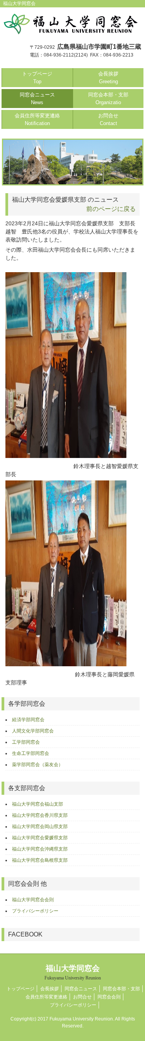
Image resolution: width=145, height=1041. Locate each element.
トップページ (37, 77)
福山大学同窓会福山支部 (37, 804)
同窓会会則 (109, 997)
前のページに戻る (111, 209)
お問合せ (108, 119)
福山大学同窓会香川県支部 (40, 815)
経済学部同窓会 (28, 719)
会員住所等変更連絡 (37, 119)
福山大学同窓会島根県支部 (40, 860)
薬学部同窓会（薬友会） (37, 764)
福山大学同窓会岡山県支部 (40, 826)
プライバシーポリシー (35, 911)
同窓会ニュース (37, 98)
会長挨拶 (108, 77)
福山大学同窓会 (72, 972)
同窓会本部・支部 (108, 98)
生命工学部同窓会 (30, 753)
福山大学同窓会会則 (33, 899)
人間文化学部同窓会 (33, 731)
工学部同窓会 (26, 742)
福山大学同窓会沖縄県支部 (40, 849)
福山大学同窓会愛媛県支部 (40, 837)
